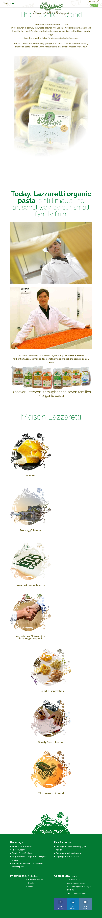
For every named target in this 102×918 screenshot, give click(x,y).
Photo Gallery (18, 850)
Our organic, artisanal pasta (68, 853)
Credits (30, 883)
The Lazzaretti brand (51, 793)
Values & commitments (31, 585)
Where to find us (35, 880)
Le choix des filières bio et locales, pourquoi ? (31, 637)
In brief (30, 475)
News (30, 886)
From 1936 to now (30, 530)
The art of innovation (51, 691)
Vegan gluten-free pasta (67, 856)
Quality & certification (51, 742)
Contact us (32, 876)
